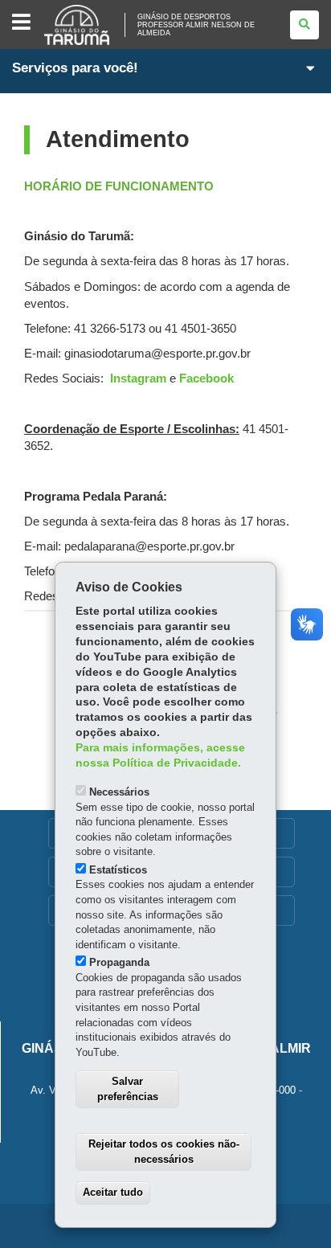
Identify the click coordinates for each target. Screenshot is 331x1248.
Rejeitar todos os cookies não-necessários (163, 1151)
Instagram (138, 378)
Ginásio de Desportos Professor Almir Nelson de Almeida (196, 25)
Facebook (206, 378)
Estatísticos (118, 870)
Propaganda (119, 962)
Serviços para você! (75, 68)
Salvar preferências (127, 1089)
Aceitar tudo (113, 1192)
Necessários (119, 792)
